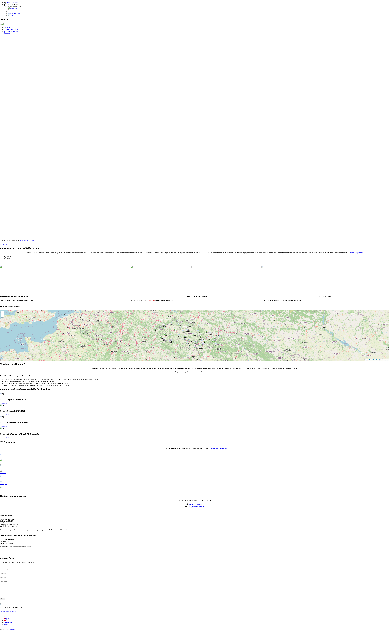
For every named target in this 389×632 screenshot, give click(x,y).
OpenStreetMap (377, 360)
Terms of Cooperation (11, 31)
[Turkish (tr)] (12, 15)
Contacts (7, 33)
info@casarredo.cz (12, 2)
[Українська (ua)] (14, 13)
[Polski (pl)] (9, 11)
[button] (195, 342)
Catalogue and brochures (12, 29)
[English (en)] (9, 10)
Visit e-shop (4, 244)
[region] (194, 137)
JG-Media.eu (11, 629)
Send (2, 599)
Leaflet (369, 360)
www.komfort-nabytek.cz (27, 240)
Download (4, 403)
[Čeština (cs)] (12, 8)
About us (7, 27)
